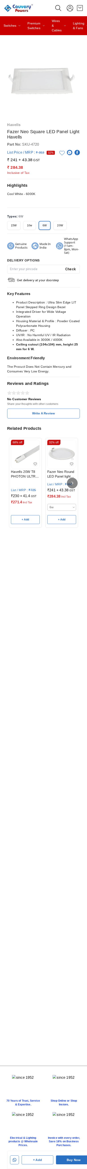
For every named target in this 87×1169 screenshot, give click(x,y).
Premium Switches (33, 26)
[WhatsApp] (69, 152)
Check (70, 269)
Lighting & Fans (78, 26)
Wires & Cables (57, 25)
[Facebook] (77, 152)
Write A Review (43, 413)
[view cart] (79, 8)
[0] (79, 8)
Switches (10, 25)
